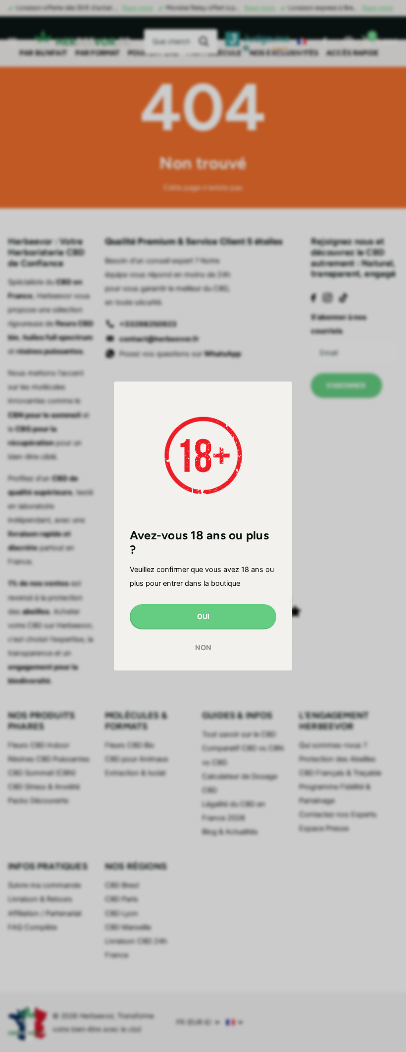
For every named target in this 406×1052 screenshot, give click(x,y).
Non (203, 647)
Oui (203, 616)
